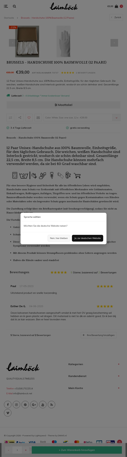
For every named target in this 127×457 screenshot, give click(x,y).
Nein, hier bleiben (59, 238)
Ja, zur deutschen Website (87, 238)
